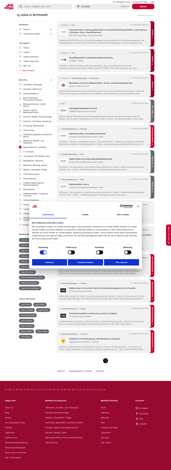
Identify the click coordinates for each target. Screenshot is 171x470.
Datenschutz (11, 437)
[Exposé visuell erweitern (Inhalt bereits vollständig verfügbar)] (147, 42)
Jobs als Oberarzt (27, 240)
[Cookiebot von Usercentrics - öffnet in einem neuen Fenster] (122, 206)
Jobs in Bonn (40, 305)
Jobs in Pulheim (27, 326)
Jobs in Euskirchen (28, 315)
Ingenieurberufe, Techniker (80, 371)
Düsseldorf (106, 432)
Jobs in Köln (25, 305)
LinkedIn (143, 424)
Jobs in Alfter (42, 331)
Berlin (103, 407)
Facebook (143, 413)
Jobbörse (61, 371)
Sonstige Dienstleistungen (57, 412)
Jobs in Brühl (25, 337)
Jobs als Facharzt (27, 245)
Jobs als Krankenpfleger (30, 288)
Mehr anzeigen (28, 70)
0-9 (103, 390)
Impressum (10, 432)
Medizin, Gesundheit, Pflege (58, 417)
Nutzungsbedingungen (15, 447)
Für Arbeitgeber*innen (15, 422)
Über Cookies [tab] (123, 214)
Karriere (8, 427)
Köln (103, 422)
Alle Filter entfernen (146, 15)
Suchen (143, 6)
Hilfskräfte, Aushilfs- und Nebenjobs (62, 407)
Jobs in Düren (43, 310)
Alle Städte (106, 442)
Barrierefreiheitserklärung (16, 442)
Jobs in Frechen (27, 310)
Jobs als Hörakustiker (29, 283)
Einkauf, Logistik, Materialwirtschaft (61, 427)
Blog (7, 412)
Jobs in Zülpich (26, 331)
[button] (51, 29)
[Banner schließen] (138, 206)
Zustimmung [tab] (48, 214)
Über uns (9, 407)
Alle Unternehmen (13, 457)
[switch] (71, 252)
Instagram (143, 408)
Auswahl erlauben (85, 262)
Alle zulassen (121, 262)
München (105, 417)
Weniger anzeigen (29, 225)
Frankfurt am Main (109, 427)
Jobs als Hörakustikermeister (32, 277)
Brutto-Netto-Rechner (15, 452)
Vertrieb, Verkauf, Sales (56, 432)
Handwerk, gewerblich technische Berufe (64, 422)
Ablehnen (49, 262)
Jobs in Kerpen (26, 321)
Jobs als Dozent (27, 267)
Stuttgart (105, 437)
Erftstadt (100, 371)
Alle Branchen (51, 442)
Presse (8, 417)
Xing (141, 418)
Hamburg (105, 412)
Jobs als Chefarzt (27, 272)
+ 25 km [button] (123, 6)
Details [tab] (85, 214)
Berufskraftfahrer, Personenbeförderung (63, 437)
